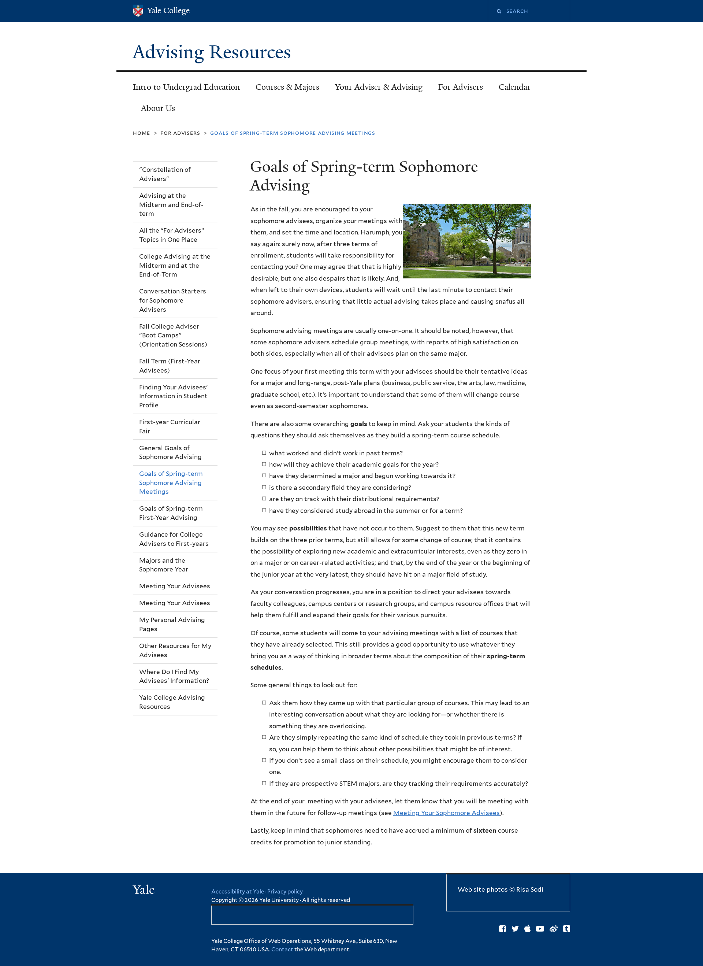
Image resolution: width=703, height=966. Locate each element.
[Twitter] (515, 929)
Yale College (168, 10)
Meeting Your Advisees (174, 586)
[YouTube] (540, 929)
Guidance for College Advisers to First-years (174, 539)
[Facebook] (502, 929)
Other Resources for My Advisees (175, 650)
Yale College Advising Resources (172, 702)
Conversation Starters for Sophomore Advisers (172, 300)
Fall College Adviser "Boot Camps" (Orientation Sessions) (173, 335)
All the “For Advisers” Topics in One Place (171, 235)
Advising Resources (214, 52)
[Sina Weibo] (554, 929)
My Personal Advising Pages (172, 624)
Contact (282, 949)
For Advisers (460, 87)
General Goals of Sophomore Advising (170, 452)
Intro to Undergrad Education (186, 87)
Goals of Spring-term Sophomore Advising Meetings (171, 482)
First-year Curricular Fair (169, 426)
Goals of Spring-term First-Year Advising (171, 513)
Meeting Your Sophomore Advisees (446, 813)
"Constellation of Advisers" (165, 174)
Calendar (515, 87)
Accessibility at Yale (237, 891)
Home (141, 132)
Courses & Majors (287, 87)
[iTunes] (527, 929)
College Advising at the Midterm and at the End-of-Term (175, 265)
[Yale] (144, 890)
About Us (158, 108)
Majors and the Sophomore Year (163, 565)
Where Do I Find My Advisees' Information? (174, 676)
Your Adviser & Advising (379, 87)
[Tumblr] (566, 929)
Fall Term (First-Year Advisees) (169, 366)
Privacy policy (285, 891)
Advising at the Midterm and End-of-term (171, 204)
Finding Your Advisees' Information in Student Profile (173, 396)
